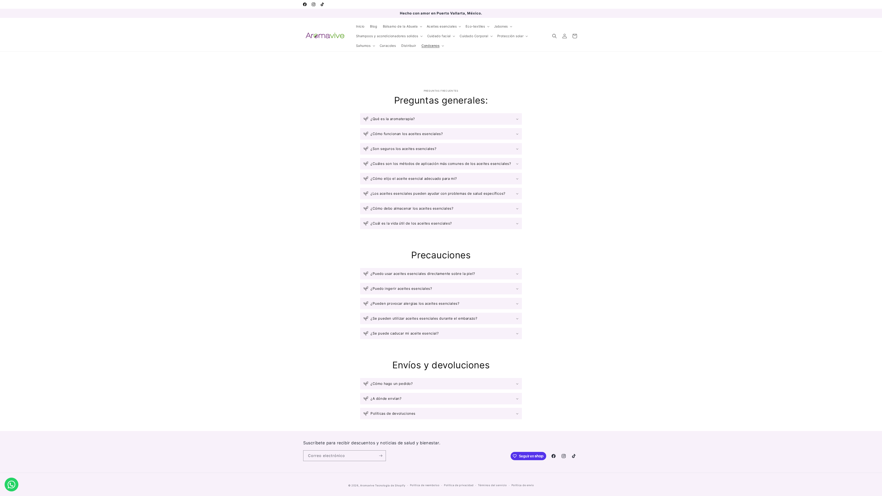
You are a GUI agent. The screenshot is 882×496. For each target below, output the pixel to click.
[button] (402, 26)
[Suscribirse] (381, 455)
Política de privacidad (458, 485)
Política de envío (523, 485)
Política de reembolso (425, 485)
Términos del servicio (492, 485)
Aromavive (367, 485)
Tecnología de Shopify (390, 485)
